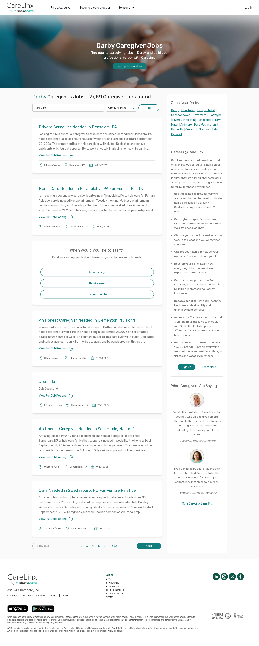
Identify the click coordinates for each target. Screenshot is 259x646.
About (109, 579)
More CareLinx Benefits (197, 503)
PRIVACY (53, 595)
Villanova (203, 129)
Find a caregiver (61, 7)
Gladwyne (215, 115)
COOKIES (12, 595)
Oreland (190, 129)
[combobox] (108, 107)
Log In (248, 7)
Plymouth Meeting (184, 120)
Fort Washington (205, 124)
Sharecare (112, 582)
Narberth (177, 129)
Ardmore (186, 124)
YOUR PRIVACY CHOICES (33, 595)
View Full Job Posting (53, 155)
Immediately (97, 272)
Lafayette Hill (206, 110)
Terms (109, 597)
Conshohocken (180, 115)
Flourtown (188, 110)
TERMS (64, 595)
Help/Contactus (115, 590)
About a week (97, 283)
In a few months (97, 294)
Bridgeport (206, 120)
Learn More (209, 367)
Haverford (199, 115)
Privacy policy (114, 593)
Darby (175, 110)
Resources (112, 586)
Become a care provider (95, 7)
